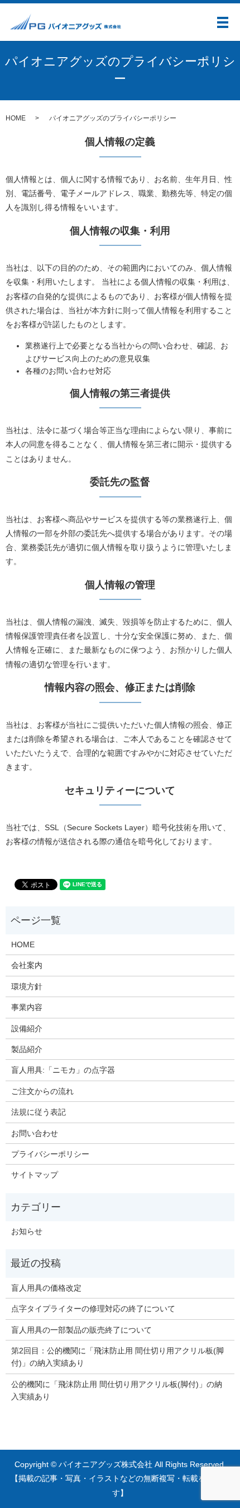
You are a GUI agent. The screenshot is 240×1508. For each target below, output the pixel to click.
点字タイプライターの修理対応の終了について (93, 1308)
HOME (16, 118)
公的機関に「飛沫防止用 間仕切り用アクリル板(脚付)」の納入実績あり (116, 1390)
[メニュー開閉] (222, 22)
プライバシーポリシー (50, 1153)
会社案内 (26, 965)
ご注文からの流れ (42, 1091)
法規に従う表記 (38, 1111)
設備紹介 (26, 1028)
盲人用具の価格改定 (46, 1287)
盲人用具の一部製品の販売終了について (81, 1329)
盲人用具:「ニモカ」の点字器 (63, 1069)
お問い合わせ (34, 1133)
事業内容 (26, 1007)
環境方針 (26, 986)
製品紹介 (26, 1049)
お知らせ (26, 1231)
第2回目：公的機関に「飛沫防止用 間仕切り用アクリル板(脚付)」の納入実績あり (117, 1356)
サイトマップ (34, 1174)
